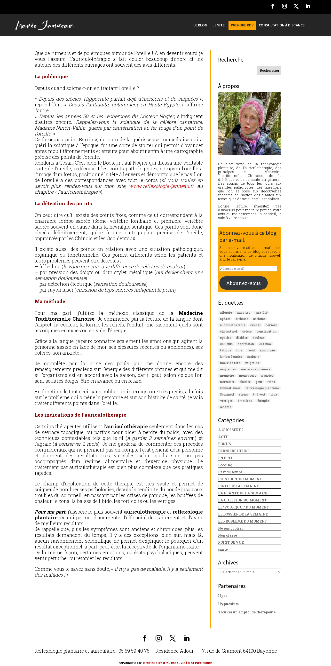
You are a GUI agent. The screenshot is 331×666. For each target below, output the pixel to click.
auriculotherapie (232, 325)
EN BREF (225, 458)
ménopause (247, 375)
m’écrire (228, 210)
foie (239, 350)
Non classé (227, 535)
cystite (225, 337)
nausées (267, 375)
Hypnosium (228, 604)
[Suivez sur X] (296, 6)
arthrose (242, 318)
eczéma (265, 344)
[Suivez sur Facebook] (273, 6)
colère (247, 331)
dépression (246, 344)
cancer (255, 325)
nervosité (227, 381)
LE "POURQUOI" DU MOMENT (243, 507)
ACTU (223, 437)
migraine (252, 363)
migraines (228, 369)
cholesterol (228, 331)
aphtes (225, 318)
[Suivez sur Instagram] (284, 6)
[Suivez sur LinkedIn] (308, 6)
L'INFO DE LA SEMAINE (238, 486)
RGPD (174, 663)
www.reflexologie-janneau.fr (161, 186)
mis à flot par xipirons (197, 663)
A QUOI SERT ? (231, 430)
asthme (259, 318)
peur (259, 381)
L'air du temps (230, 472)
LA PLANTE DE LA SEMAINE (243, 493)
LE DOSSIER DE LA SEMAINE (243, 514)
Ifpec (222, 595)
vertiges (226, 400)
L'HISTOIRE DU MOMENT (240, 479)
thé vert (259, 394)
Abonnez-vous (243, 283)
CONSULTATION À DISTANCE (282, 25)
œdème (225, 407)
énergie (263, 400)
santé (223, 549)
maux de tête (230, 363)
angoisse (243, 312)
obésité (245, 381)
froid (251, 350)
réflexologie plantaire (262, 388)
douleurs (226, 344)
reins (271, 381)
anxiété (261, 312)
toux (273, 394)
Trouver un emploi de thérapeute (247, 612)
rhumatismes (230, 388)
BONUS (224, 444)
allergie (226, 312)
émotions (245, 400)
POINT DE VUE (231, 542)
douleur (258, 337)
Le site (219, 25)
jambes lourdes (231, 356)
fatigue (225, 350)
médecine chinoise (255, 369)
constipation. (267, 331)
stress (243, 394)
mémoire (227, 375)
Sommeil (227, 394)
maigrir (253, 356)
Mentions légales (156, 663)
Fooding (225, 465)
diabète (242, 337)
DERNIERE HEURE (234, 451)
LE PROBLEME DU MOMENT (242, 521)
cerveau (271, 325)
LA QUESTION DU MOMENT (242, 500)
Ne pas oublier (230, 528)
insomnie (267, 350)
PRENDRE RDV (242, 25)
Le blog (200, 25)
